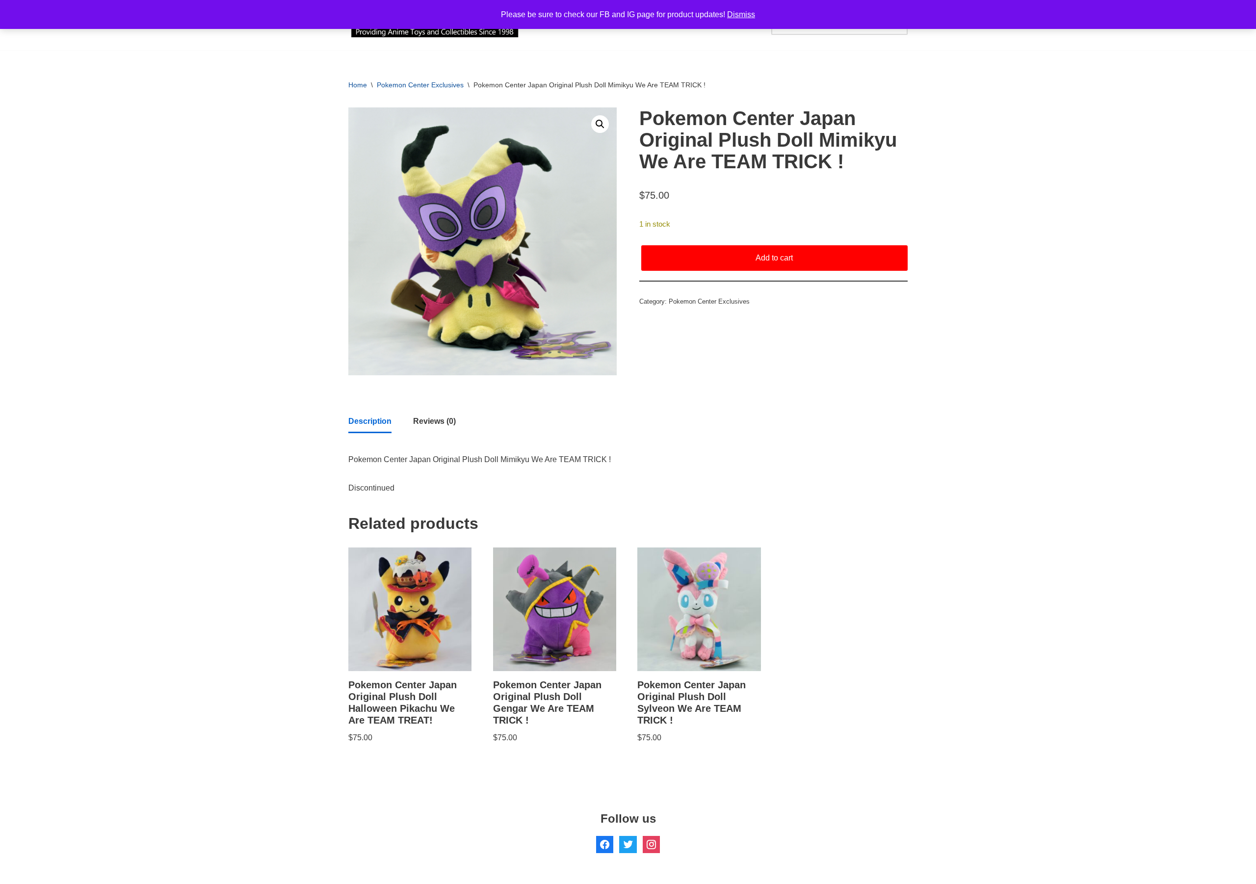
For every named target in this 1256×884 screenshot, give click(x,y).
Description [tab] (370, 421)
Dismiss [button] (741, 14)
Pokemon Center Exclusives (420, 85)
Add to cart (774, 258)
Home (357, 85)
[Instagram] (651, 843)
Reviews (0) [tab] (434, 421)
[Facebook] (604, 843)
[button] (600, 124)
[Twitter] (627, 843)
